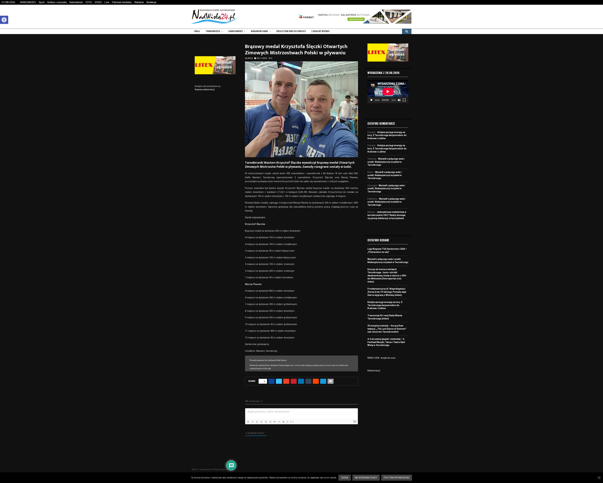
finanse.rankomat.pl (205, 89)
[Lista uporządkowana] (266, 422)
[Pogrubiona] (248, 422)
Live (106, 2)
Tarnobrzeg (213, 31)
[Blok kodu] (279, 422)
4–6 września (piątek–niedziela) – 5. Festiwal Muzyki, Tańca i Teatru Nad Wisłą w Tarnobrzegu (386, 342)
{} (287, 421)
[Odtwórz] (371, 100)
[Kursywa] (252, 422)
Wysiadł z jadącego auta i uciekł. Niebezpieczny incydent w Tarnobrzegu (386, 161)
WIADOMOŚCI (28, 2)
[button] (4, 20)
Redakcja (151, 2)
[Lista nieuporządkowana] (270, 422)
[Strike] (261, 422)
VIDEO (98, 2)
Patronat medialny (122, 2)
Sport (42, 2)
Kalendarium (76, 2)
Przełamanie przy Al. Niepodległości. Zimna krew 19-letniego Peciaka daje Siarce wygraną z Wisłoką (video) (386, 292)
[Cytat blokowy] (274, 422)
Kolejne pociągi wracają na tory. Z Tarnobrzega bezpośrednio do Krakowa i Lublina (387, 135)
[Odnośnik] (283, 422)
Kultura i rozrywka (57, 2)
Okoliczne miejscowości (291, 31)
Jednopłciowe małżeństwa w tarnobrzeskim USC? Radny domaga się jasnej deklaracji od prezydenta (386, 215)
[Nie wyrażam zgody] (599, 477)
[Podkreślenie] (257, 422)
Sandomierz (235, 31)
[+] (292, 421)
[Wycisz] (399, 100)
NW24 (250, 58)
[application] (387, 91)
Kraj (197, 31)
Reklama (139, 2)
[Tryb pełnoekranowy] (404, 100)
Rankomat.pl (373, 370)
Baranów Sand (259, 31)
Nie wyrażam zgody (366, 477)
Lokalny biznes (321, 31)
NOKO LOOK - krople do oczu (381, 358)
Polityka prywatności (397, 477)
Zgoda (344, 477)
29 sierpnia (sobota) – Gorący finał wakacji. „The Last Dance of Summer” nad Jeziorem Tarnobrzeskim (387, 328)
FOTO (89, 2)
